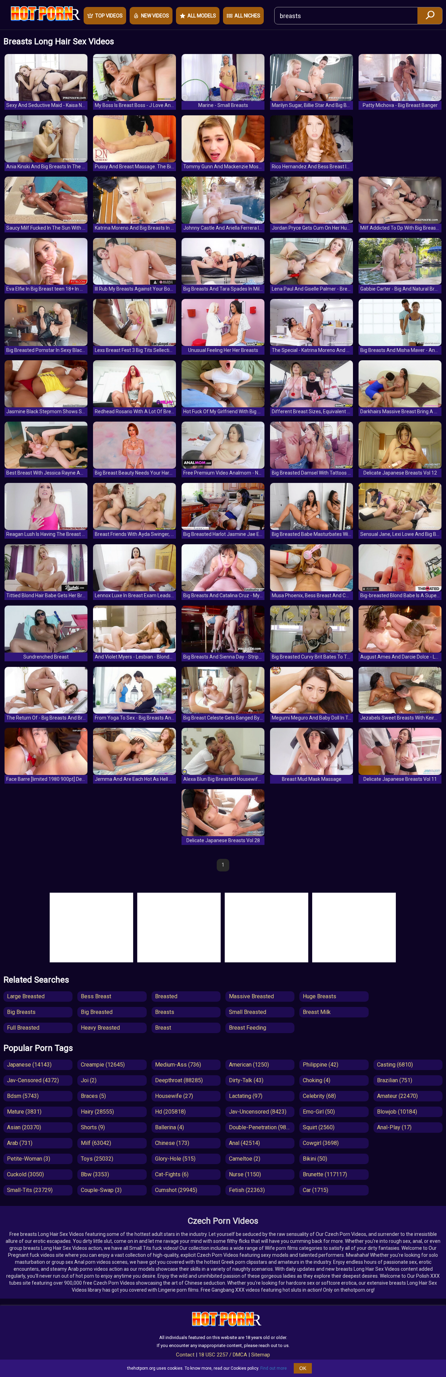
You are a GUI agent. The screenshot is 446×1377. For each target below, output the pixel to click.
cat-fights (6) (172, 1174)
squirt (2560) (318, 1127)
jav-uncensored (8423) (257, 1111)
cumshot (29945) (176, 1190)
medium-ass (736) (178, 1064)
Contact (185, 1355)
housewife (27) (174, 1096)
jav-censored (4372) (33, 1080)
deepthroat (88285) (179, 1080)
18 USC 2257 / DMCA (223, 1355)
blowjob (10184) (397, 1111)
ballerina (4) (169, 1127)
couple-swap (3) (101, 1190)
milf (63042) (96, 1143)
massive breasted (251, 996)
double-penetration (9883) (261, 1127)
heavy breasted (100, 1027)
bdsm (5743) (23, 1096)
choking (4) (316, 1080)
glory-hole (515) (175, 1158)
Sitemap (260, 1355)
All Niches (247, 15)
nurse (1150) (245, 1174)
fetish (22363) (247, 1190)
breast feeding (247, 1027)
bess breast (96, 996)
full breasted (23, 1027)
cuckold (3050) (25, 1174)
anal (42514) (244, 1143)
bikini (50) (315, 1158)
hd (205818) (170, 1111)
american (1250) (249, 1064)
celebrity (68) (319, 1096)
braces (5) (93, 1096)
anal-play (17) (394, 1127)
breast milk (317, 1012)
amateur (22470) (397, 1096)
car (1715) (315, 1190)
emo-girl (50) (319, 1111)
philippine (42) (320, 1064)
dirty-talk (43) (246, 1080)
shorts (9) (93, 1127)
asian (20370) (24, 1127)
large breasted (26, 996)
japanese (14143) (29, 1064)
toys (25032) (97, 1158)
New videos (155, 15)
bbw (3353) (95, 1174)
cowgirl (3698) (321, 1143)
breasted (166, 996)
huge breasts (319, 996)
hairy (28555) (97, 1111)
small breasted (247, 1012)
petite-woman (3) (28, 1158)
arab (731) (19, 1143)
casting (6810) (395, 1064)
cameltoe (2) (244, 1158)
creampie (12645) (103, 1064)
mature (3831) (24, 1111)
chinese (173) (172, 1143)
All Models (201, 15)
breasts (164, 1012)
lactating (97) (245, 1096)
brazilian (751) (394, 1080)
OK (302, 1368)
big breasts (21, 1012)
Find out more (273, 1368)
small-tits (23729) (30, 1190)
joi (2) (89, 1080)
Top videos (109, 15)
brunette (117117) (325, 1174)
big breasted (97, 1012)
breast (163, 1027)
